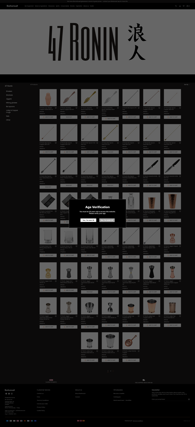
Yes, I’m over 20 (88, 220)
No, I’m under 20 (107, 220)
